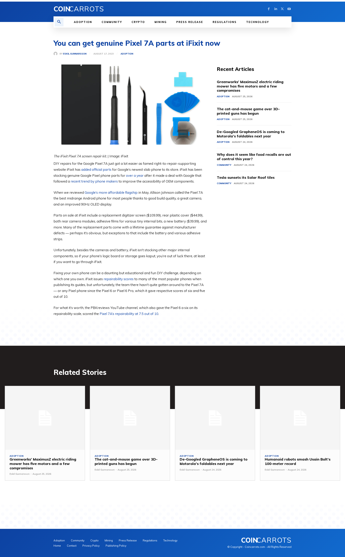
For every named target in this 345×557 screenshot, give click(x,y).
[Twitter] (282, 9)
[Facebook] (268, 9)
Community (224, 165)
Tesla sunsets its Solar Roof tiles (246, 177)
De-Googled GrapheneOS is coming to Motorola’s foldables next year (251, 133)
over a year (135, 175)
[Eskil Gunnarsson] (56, 54)
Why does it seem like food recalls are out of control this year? (254, 156)
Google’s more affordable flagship (111, 192)
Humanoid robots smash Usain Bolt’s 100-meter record (297, 461)
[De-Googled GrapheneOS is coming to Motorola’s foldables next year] (215, 418)
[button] (59, 22)
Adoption (127, 54)
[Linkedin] (275, 9)
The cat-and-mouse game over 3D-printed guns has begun (248, 111)
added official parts (96, 169)
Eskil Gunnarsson (74, 54)
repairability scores (119, 279)
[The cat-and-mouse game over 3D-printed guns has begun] (130, 418)
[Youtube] (289, 9)
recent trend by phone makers (94, 181)
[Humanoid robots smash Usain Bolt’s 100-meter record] (300, 418)
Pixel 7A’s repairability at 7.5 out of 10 (129, 314)
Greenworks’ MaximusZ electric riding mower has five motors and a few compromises (250, 86)
